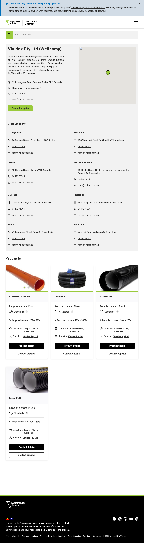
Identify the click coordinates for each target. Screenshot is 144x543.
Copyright (86, 536)
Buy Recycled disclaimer (28, 536)
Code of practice (74, 536)
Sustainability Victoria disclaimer (53, 536)
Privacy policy (11, 536)
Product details (27, 345)
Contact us (97, 536)
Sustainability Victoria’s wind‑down (88, 7)
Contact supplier (20, 108)
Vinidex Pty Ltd (30, 336)
